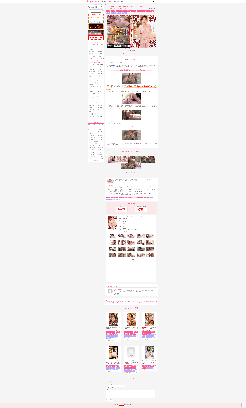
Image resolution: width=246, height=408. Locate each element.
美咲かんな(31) (91, 105)
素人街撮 (117, 1)
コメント (107, 389)
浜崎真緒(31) (100, 105)
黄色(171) (100, 47)
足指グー (117, 366)
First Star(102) (100, 133)
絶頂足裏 (138, 10)
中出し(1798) (100, 84)
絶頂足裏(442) (100, 56)
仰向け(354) (100, 67)
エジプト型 (108, 10)
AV (110, 1)
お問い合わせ (126, 404)
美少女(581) (100, 87)
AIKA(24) (91, 118)
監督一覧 (96, 160)
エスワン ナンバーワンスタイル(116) (100, 129)
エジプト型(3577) (100, 44)
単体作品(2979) (91, 84)
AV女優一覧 (96, 120)
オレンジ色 (113, 10)
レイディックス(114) (100, 131)
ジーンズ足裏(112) (92, 58)
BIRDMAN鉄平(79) (92, 149)
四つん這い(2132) (100, 64)
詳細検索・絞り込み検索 (96, 12)
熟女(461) (91, 91)
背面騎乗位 (108, 369)
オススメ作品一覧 (96, 14)
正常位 (154, 334)
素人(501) (100, 89)
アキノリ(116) (91, 131)
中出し (129, 229)
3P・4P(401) (100, 93)
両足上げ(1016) (91, 76)
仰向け (132, 369)
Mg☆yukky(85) (100, 147)
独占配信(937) (91, 87)
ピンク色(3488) (91, 47)
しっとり (143, 10)
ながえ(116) (92, 145)
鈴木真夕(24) (100, 118)
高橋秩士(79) (100, 149)
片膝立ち (115, 369)
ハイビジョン (125, 229)
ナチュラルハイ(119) (91, 129)
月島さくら (131, 51)
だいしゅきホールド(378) (100, 79)
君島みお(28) (92, 109)
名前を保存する (110, 387)
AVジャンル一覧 (96, 99)
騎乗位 (154, 337)
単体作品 (132, 229)
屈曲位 (129, 369)
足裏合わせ (119, 12)
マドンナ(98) (92, 135)
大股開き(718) (100, 69)
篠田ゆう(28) (100, 109)
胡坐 (125, 12)
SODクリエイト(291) (91, 124)
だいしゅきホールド (128, 370)
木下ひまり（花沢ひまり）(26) (92, 114)
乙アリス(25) (100, 116)
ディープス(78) (100, 137)
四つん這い (108, 12)
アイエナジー (127, 53)
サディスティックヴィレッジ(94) (100, 135)
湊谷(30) (91, 158)
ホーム (104, 1)
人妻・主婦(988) (100, 86)
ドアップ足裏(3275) (92, 53)
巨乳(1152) (92, 86)
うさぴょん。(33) (92, 156)
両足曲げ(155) (100, 76)
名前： (107, 385)
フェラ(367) (92, 97)
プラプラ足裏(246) (100, 53)
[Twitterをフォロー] (118, 294)
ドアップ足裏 (133, 10)
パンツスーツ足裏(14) (100, 58)
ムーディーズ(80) (92, 137)
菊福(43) (100, 152)
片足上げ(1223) (100, 73)
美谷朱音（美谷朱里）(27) (100, 111)
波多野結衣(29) (91, 107)
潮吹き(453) (100, 91)
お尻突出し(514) (92, 71)
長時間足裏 (122, 10)
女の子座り (108, 338)
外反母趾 (150, 10)
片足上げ (135, 369)
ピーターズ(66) (100, 139)
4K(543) (92, 89)
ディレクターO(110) (100, 145)
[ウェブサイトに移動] (115, 294)
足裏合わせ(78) (100, 71)
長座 (123, 12)
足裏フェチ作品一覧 (97, 17)
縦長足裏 (148, 366)
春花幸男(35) (100, 154)
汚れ (146, 10)
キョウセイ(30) (100, 158)
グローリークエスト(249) (100, 125)
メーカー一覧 (96, 141)
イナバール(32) (100, 156)
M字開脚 (115, 334)
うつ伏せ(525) (91, 69)
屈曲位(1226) (100, 66)
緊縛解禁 (133, 50)
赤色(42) (91, 49)
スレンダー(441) (92, 93)
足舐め (112, 337)
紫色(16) (100, 49)
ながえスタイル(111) (91, 133)
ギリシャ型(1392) (92, 44)
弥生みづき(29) (100, 107)
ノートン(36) (92, 154)
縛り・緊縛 (138, 229)
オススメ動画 (145, 327)
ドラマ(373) (92, 95)
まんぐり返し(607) (92, 67)
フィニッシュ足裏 (133, 334)
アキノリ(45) (92, 152)
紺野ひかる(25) (100, 114)
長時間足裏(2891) (92, 51)
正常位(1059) (92, 66)
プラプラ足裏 (127, 334)
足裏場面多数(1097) (100, 51)
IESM (137, 53)
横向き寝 (115, 337)
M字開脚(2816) (91, 64)
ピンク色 (117, 10)
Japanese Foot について (119, 404)
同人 (123, 1)
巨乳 (135, 229)
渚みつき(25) (92, 116)
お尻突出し (126, 337)
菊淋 (124, 223)
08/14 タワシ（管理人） (96, 22)
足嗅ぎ (151, 337)
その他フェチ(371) (100, 95)
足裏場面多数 (128, 10)
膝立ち (112, 369)
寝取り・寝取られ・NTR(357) (100, 97)
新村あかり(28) (91, 111)
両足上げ (108, 337)
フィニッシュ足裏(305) (92, 56)
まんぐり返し (113, 12)
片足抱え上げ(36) (92, 73)
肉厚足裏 (108, 334)
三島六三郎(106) (92, 147)
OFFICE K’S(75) (92, 139)
